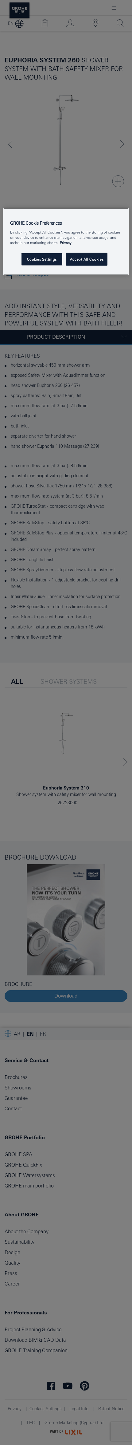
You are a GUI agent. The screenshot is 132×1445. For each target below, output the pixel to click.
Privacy (66, 243)
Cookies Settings (42, 259)
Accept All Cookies (86, 259)
